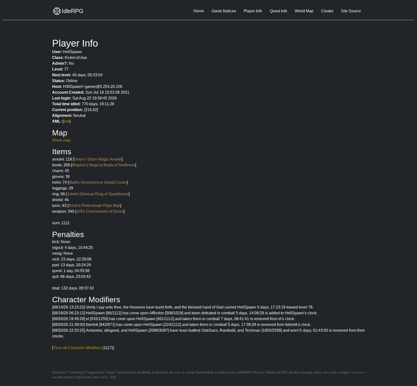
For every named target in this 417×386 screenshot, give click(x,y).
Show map (61, 140)
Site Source (351, 11)
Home (199, 11)
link (66, 121)
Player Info (253, 11)
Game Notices (224, 11)
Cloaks (327, 11)
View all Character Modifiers (77, 348)
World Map (304, 11)
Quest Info (278, 11)
